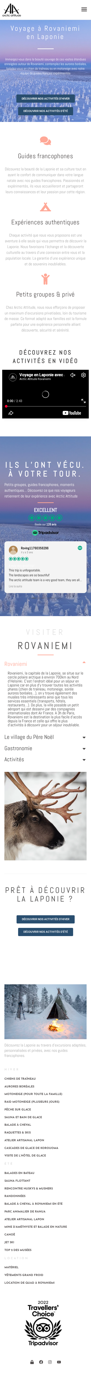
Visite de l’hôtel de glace (25, 1155)
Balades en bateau (19, 1173)
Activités (14, 759)
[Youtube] (59, 1362)
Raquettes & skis (17, 1132)
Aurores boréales (19, 1086)
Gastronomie (18, 748)
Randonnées (14, 1196)
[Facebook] (41, 1362)
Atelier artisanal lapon (24, 1140)
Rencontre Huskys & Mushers (28, 1188)
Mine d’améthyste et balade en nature (35, 1227)
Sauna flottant (17, 1181)
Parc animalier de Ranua (25, 1211)
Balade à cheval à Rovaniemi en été (33, 1204)
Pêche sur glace (17, 1109)
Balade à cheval (17, 1125)
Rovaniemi (15, 664)
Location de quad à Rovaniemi (29, 1283)
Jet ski (9, 1242)
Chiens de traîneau (20, 1079)
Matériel (11, 1267)
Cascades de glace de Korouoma (31, 1148)
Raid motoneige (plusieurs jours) (31, 1102)
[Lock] (32, 1362)
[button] (84, 9)
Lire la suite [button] (15, 586)
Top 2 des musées (17, 1250)
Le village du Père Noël (29, 737)
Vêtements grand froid (23, 1275)
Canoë (9, 1234)
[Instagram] (50, 1362)
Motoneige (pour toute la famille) (33, 1094)
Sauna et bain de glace (23, 1117)
